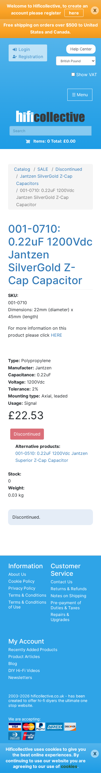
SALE (42, 169)
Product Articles (24, 656)
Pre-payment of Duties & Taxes (66, 605)
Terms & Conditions (27, 595)
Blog (12, 663)
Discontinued (68, 169)
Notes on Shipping (68, 595)
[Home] (50, 117)
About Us (17, 574)
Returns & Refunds (69, 588)
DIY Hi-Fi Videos (24, 670)
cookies (69, 766)
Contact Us (61, 581)
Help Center (81, 49)
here (74, 13)
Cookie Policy (21, 581)
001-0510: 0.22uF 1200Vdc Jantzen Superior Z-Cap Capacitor (51, 457)
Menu (80, 94)
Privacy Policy (21, 588)
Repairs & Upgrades (60, 617)
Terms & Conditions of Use (27, 605)
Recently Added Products (32, 649)
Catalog (22, 169)
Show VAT (86, 74)
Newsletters (20, 677)
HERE (56, 335)
